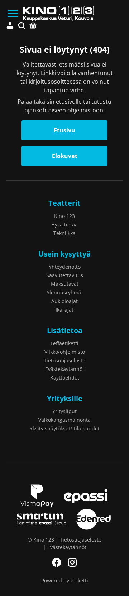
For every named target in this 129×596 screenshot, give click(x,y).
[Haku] (21, 25)
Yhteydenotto (65, 266)
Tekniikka (64, 233)
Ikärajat (64, 309)
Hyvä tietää (64, 224)
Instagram (72, 562)
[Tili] (10, 25)
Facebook (56, 562)
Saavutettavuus (64, 275)
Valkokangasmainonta (64, 419)
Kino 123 (64, 215)
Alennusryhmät (64, 292)
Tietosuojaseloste (64, 360)
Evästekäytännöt (64, 369)
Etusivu (64, 130)
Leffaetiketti (64, 343)
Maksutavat (64, 283)
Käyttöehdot (64, 377)
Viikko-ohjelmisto (64, 351)
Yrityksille (64, 398)
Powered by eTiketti (64, 580)
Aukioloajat (64, 301)
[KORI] (33, 25)
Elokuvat (64, 156)
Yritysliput (64, 411)
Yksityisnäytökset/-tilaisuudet (65, 428)
